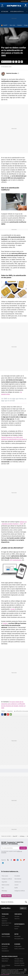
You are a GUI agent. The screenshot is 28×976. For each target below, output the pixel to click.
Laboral (16, 884)
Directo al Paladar (6, 936)
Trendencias (5, 946)
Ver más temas (6, 895)
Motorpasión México (19, 965)
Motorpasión (17, 936)
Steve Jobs (12, 25)
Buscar (26, 902)
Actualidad (17, 875)
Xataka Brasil (5, 961)
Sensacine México (18, 961)
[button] (12, 73)
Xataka (3, 916)
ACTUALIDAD (4, 11)
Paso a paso (5, 875)
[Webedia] (24, 1)
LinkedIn (3, 862)
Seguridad (10, 711)
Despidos (19, 25)
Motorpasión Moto (18, 938)
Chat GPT (15, 836)
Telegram (17, 860)
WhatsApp (4, 890)
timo (3, 887)
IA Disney (22, 836)
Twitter (16, 62)
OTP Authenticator (15, 560)
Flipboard (19, 62)
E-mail (22, 62)
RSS (21, 860)
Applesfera (4, 920)
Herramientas (17, 878)
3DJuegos (16, 916)
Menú (2, 6)
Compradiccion (5, 950)
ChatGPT (5, 25)
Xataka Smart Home (6, 923)
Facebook (13, 62)
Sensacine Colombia (19, 963)
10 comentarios (7, 61)
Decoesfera (4, 948)
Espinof (16, 928)
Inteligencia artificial (7, 878)
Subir (22, 908)
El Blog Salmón (18, 946)
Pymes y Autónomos (19, 948)
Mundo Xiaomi (5, 925)
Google (12, 609)
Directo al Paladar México (6, 966)
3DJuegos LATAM (18, 958)
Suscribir (23, 848)
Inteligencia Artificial (19, 890)
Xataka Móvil (5, 918)
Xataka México (5, 958)
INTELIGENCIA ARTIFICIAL (17, 11)
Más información (5, 974)
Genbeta (14, 6)
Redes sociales (5, 884)
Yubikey (5, 623)
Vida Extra (16, 918)
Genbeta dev (17, 881)
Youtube (14, 860)
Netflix (16, 887)
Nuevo (25, 6)
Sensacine (16, 926)
